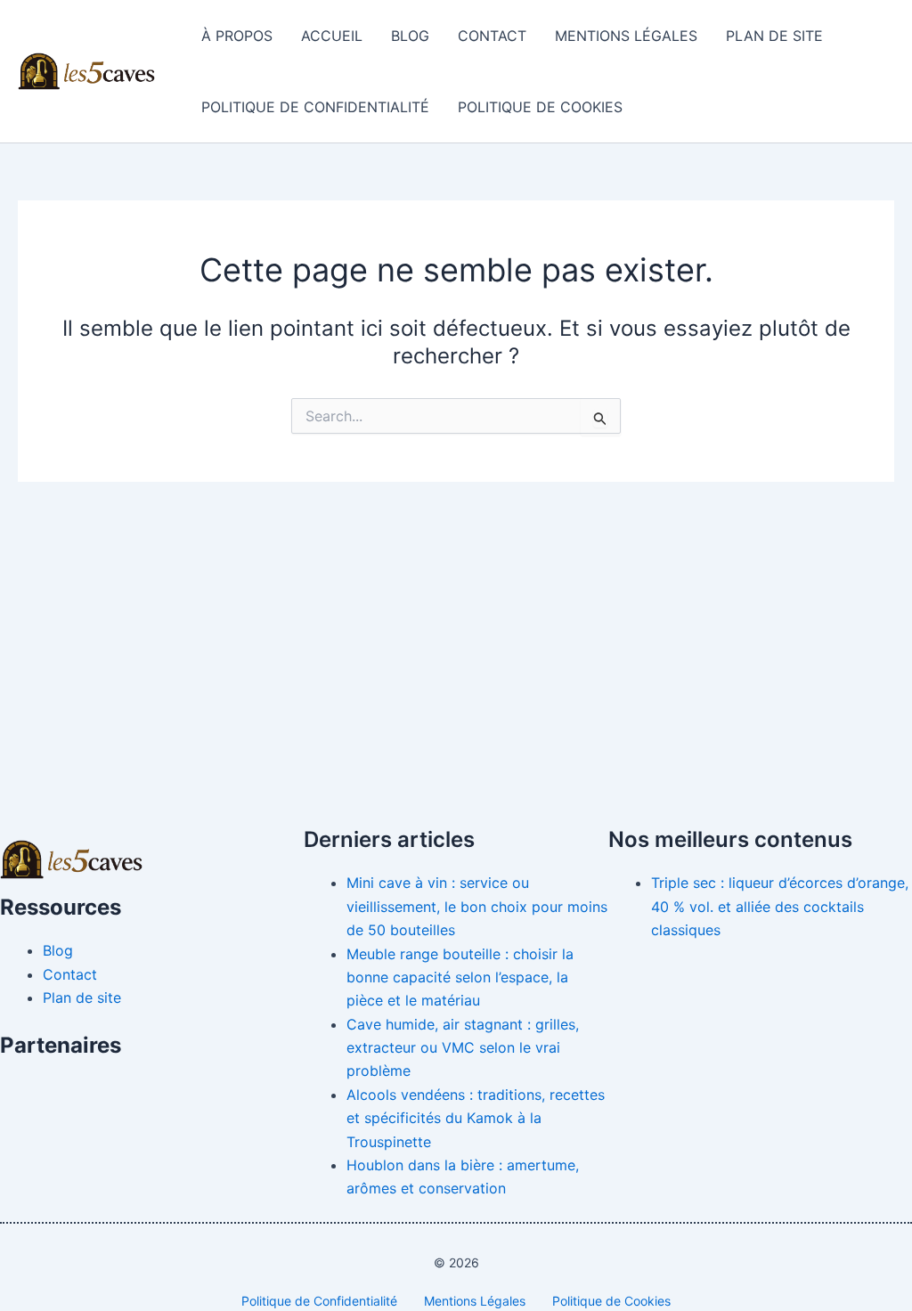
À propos (237, 36)
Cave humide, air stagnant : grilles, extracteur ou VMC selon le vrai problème (462, 1047)
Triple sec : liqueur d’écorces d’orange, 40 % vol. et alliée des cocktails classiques (779, 906)
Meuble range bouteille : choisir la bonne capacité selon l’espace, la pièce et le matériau (460, 977)
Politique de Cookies (540, 107)
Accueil (331, 36)
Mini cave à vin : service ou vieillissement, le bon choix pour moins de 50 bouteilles (476, 906)
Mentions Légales (626, 36)
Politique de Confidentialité (315, 107)
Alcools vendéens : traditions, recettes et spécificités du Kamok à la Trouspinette (475, 1118)
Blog (410, 36)
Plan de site (774, 36)
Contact (492, 36)
